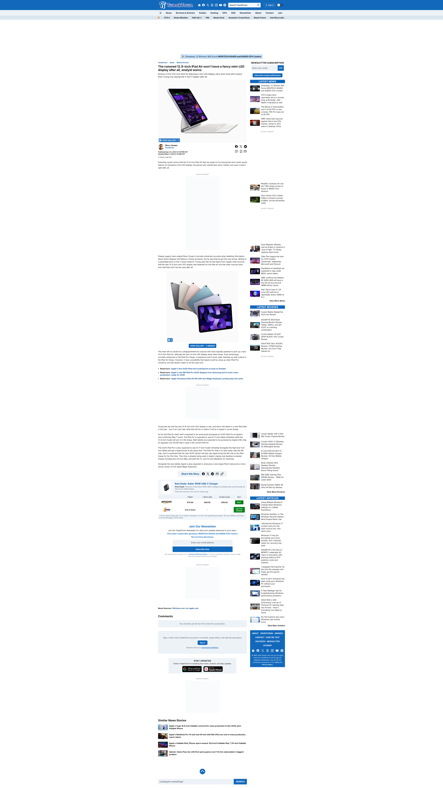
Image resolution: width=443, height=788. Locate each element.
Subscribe (235, 407)
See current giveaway (221, 398)
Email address (207, 403)
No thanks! (221, 412)
